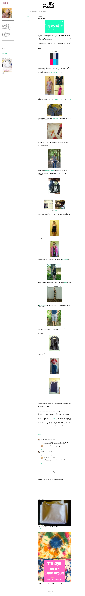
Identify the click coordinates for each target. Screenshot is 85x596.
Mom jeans (47, 376)
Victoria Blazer (65, 259)
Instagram (55, 139)
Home (31, 11)
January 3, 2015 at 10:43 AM (48, 451)
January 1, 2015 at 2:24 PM (51, 439)
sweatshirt (49, 396)
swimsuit (61, 238)
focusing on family (61, 42)
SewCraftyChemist (44, 439)
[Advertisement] (54, 489)
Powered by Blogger (50, 591)
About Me (35, 11)
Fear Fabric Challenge (52, 196)
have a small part (54, 72)
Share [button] (28, 16)
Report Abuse (4, 53)
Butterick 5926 (61, 353)
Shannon (42, 451)
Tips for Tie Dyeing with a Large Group (50, 583)
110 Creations (46, 445)
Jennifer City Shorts (63, 328)
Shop (45, 11)
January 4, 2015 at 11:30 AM (52, 457)
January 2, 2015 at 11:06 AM (52, 445)
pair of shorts (55, 118)
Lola (48, 100)
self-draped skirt (42, 305)
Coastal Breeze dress (58, 99)
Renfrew (69, 99)
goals (28, 20)
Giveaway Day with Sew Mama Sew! (48, 527)
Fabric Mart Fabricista (49, 170)
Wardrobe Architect (59, 67)
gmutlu (52, 593)
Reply (41, 449)
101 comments (42, 528)
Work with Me (41, 11)
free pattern (56, 419)
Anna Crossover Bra (53, 418)
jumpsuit (65, 282)
